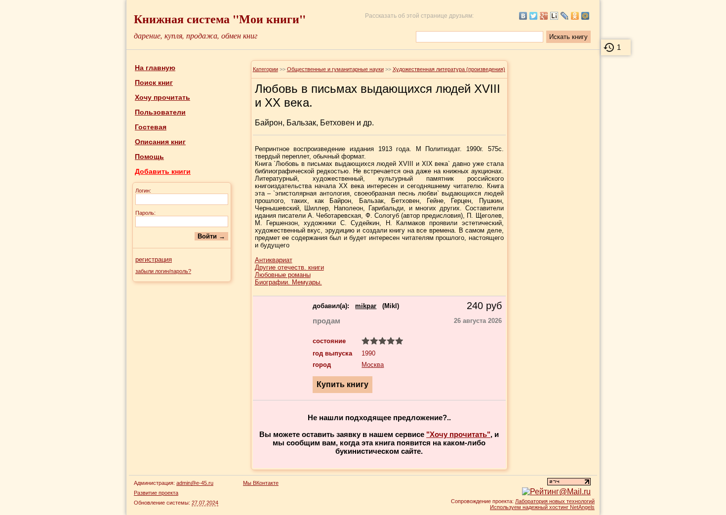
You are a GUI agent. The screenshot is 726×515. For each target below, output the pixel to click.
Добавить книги (163, 171)
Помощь (149, 156)
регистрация (153, 259)
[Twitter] (533, 15)
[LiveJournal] (565, 15)
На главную (155, 68)
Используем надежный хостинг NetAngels (542, 507)
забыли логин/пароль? (163, 271)
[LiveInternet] (554, 15)
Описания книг (160, 142)
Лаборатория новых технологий (555, 501)
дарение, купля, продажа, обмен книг (195, 35)
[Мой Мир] (585, 15)
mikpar (365, 306)
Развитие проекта (156, 493)
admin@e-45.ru (194, 483)
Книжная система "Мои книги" (220, 18)
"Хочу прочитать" (458, 434)
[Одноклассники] (575, 15)
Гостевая (150, 127)
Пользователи (160, 112)
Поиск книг (154, 82)
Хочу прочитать (162, 97)
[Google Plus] (544, 15)
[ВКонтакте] (523, 15)
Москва (373, 364)
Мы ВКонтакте (261, 483)
